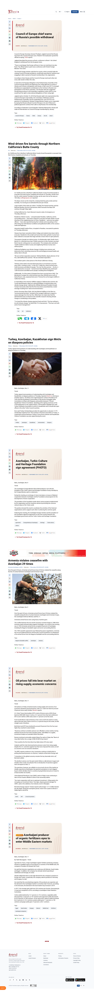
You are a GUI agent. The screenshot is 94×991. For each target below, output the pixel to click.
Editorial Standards (47, 962)
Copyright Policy (77, 960)
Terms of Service (77, 956)
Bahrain (38, 908)
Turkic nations (50, 522)
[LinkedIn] (26, 980)
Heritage (42, 522)
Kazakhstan (32, 422)
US (22, 311)
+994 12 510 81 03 (12, 968)
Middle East (45, 908)
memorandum (41, 422)
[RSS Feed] (29, 980)
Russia (28, 115)
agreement (18, 522)
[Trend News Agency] (13, 955)
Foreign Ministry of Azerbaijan (30, 522)
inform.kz (49, 396)
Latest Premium (32, 958)
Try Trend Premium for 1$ (24, 127)
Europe (39, 115)
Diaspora (49, 422)
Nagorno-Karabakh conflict (21, 640)
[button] (9, 21)
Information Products (63, 958)
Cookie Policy (76, 962)
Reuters (35, 710)
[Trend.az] (13, 11)
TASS (26, 57)
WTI (22, 796)
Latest (29, 956)
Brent (16, 796)
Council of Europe (19, 115)
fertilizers (53, 908)
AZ (81, 985)
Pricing (59, 956)
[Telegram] (23, 980)
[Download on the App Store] (70, 979)
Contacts (45, 960)
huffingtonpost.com (26, 198)
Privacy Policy (76, 958)
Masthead (45, 958)
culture (17, 525)
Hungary (32, 908)
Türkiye (17, 422)
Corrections (46, 964)
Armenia (41, 640)
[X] (16, 980)
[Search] (56, 11)
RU (83, 985)
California (28, 311)
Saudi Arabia (24, 908)
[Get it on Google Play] (80, 979)
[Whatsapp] (10, 980)
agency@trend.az (12, 970)
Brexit (51, 115)
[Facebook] (13, 980)
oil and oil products (29, 796)
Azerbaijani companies (20, 911)
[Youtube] (20, 980)
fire (18, 311)
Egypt (16, 908)
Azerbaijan (24, 422)
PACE (33, 115)
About (44, 956)
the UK (45, 115)
